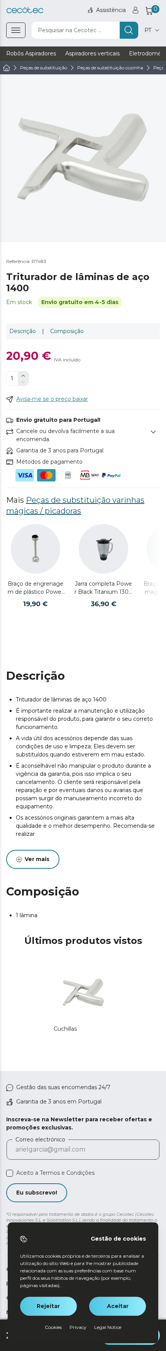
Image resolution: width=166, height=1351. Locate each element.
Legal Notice (107, 1327)
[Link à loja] (25, 10)
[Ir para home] (6, 67)
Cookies (53, 1327)
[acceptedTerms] (9, 1173)
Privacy (77, 1327)
